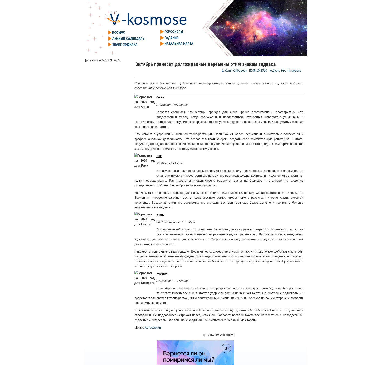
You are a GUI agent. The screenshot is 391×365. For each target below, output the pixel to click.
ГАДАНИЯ (171, 38)
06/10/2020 (259, 70)
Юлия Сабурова (235, 70)
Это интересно (291, 70)
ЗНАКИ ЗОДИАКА (124, 44)
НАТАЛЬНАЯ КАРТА (179, 44)
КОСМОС (118, 32)
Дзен (275, 70)
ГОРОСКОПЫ (174, 32)
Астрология (153, 327)
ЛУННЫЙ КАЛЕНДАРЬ (128, 38)
